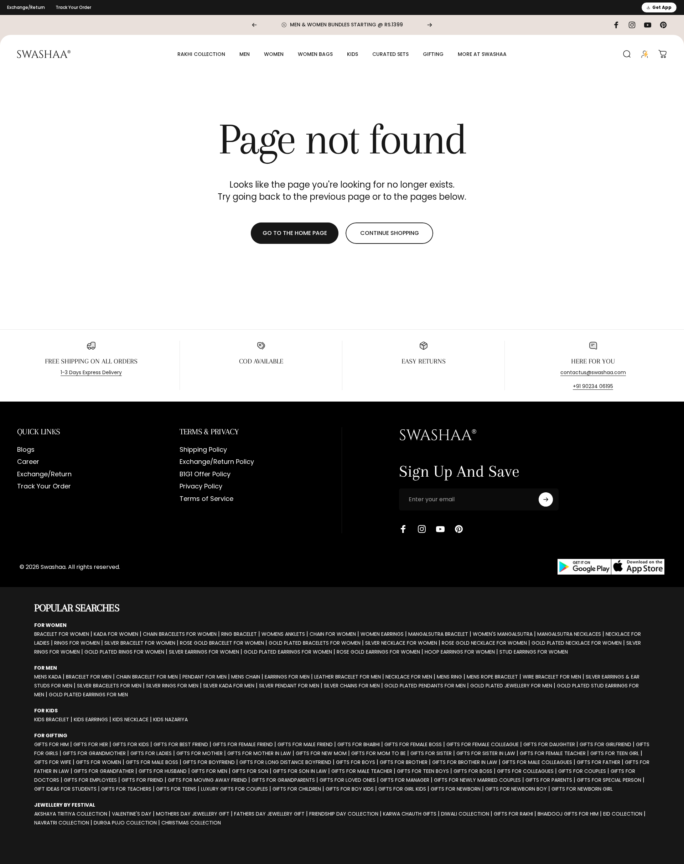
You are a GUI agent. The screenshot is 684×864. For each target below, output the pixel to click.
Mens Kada (47, 676)
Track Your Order (73, 7)
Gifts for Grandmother (94, 753)
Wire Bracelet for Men (552, 676)
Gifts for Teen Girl (614, 753)
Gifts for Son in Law (300, 771)
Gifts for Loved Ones (347, 780)
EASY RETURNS (423, 361)
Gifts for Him (51, 744)
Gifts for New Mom (321, 753)
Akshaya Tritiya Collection (70, 813)
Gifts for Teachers (126, 788)
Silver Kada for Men (228, 685)
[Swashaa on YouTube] (440, 529)
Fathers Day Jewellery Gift (269, 813)
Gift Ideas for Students (65, 788)
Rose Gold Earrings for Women (378, 651)
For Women (50, 625)
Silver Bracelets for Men (109, 685)
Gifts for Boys (355, 762)
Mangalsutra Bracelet (438, 634)
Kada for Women (116, 634)
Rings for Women (77, 642)
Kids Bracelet (51, 719)
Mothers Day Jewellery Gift (192, 813)
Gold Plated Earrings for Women (288, 651)
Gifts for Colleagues (525, 771)
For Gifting (50, 735)
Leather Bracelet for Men (347, 676)
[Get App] (611, 567)
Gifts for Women (98, 762)
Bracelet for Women (61, 634)
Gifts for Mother (199, 753)
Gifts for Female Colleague (482, 744)
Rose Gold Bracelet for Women (222, 642)
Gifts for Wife (52, 762)
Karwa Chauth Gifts (409, 813)
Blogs (26, 450)
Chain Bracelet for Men (147, 676)
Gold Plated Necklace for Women (577, 642)
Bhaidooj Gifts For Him (568, 813)
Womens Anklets (283, 634)
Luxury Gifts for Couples (234, 788)
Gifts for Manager (404, 780)
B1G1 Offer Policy (205, 474)
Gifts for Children (297, 788)
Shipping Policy (203, 450)
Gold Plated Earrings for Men (88, 694)
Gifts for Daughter (549, 744)
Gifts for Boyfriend (209, 762)
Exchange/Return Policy (217, 462)
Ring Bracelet (239, 634)
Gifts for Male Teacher (361, 771)
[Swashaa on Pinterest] (459, 529)
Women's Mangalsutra (503, 634)
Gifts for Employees (90, 780)
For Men (45, 667)
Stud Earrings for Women (533, 651)
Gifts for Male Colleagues (537, 762)
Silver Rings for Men (172, 685)
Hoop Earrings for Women (460, 651)
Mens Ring (449, 676)
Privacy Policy (201, 486)
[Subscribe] (546, 499)
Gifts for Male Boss (152, 762)
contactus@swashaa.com (593, 372)
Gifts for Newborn (456, 788)
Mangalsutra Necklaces (569, 634)
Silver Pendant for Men (289, 685)
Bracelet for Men (89, 676)
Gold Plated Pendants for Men (425, 685)
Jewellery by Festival (64, 804)
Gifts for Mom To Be (378, 753)
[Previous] (254, 25)
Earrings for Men (287, 676)
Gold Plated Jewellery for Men (511, 685)
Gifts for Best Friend (181, 744)
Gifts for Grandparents (283, 780)
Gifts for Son (250, 771)
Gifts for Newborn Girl (582, 788)
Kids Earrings (91, 719)
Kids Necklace (131, 719)
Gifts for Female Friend (243, 744)
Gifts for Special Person (609, 780)
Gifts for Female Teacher (553, 753)
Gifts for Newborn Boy (516, 788)
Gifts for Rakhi (513, 813)
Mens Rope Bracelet (492, 676)
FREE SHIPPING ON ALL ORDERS (91, 361)
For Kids (46, 710)
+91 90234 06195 (593, 386)
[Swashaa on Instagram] (422, 529)
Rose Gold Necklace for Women (484, 642)
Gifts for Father (598, 762)
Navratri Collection (61, 822)
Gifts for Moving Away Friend (207, 780)
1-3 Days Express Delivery (91, 372)
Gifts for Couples (582, 771)
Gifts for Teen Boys (423, 771)
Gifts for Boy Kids (350, 788)
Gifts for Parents (548, 780)
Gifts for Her (90, 744)
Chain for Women (333, 634)
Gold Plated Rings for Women (124, 651)
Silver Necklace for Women (401, 642)
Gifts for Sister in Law (485, 753)
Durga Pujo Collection (125, 822)
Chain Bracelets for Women (180, 634)
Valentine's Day (131, 813)
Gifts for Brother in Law (464, 762)
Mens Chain (245, 676)
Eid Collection (622, 813)
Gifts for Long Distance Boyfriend (285, 762)
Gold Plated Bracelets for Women (315, 642)
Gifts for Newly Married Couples (477, 780)
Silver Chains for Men (352, 685)
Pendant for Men (204, 676)
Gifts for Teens (176, 788)
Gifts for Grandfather (104, 771)
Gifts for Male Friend (305, 744)
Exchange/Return (26, 7)
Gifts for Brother (404, 762)
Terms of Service (206, 499)
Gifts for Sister (431, 753)
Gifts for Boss (473, 771)
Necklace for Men (408, 676)
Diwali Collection (465, 813)
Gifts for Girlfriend (605, 744)
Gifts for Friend (142, 780)
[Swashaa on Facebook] (403, 529)
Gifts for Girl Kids (402, 788)
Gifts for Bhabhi (358, 744)
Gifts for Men (209, 771)
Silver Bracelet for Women (139, 642)
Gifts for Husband (163, 771)
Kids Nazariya (170, 719)
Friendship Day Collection (343, 813)
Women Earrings (382, 634)
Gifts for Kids (131, 744)
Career (28, 462)
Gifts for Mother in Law (259, 753)
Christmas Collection (191, 822)
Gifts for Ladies (151, 753)
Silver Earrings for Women (204, 651)
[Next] (429, 25)
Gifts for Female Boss (413, 744)
